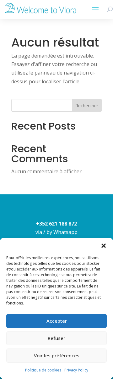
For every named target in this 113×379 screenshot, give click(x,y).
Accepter (56, 321)
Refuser (56, 338)
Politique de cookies (43, 370)
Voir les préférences (56, 355)
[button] (103, 245)
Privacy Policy (76, 370)
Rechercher (86, 106)
